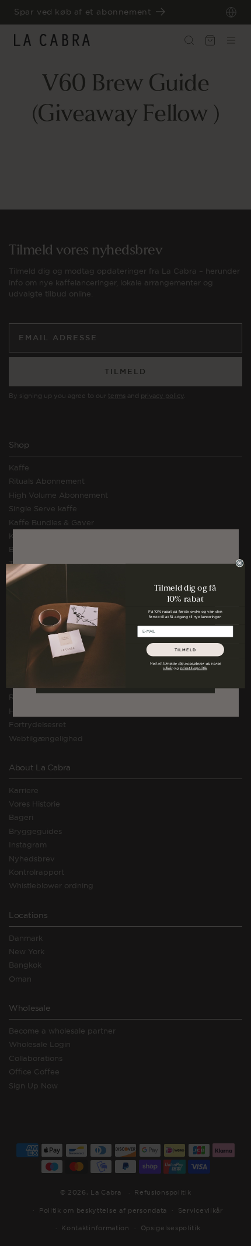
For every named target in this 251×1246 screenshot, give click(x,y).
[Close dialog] (239, 563)
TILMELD (185, 649)
